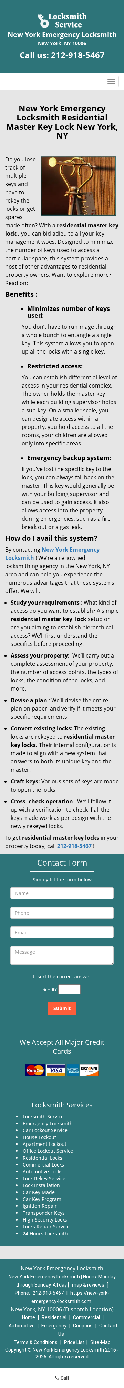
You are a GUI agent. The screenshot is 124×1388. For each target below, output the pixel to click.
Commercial (86, 1317)
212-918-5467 (78, 55)
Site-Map (100, 1342)
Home (28, 1317)
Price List (74, 1342)
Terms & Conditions (36, 1342)
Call (64, 1378)
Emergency (53, 1326)
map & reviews (88, 1285)
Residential (54, 1317)
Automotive (22, 1326)
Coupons (83, 1326)
